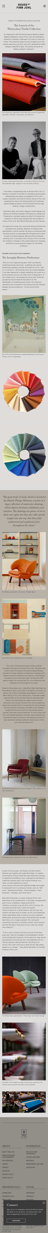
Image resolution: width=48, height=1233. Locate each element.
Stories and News (33, 1157)
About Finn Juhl (8, 1152)
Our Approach (7, 1160)
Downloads (6, 1193)
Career (5, 1164)
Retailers (6, 1171)
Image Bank (6, 1200)
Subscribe (16, 1220)
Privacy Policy (8, 1174)
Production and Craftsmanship (8, 1156)
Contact (5, 1167)
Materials (30, 1160)
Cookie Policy (7, 1178)
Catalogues (30, 1167)
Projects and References (31, 1153)
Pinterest (30, 1196)
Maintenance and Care (35, 1164)
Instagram (30, 1193)
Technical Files (8, 1196)
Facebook (29, 1200)
